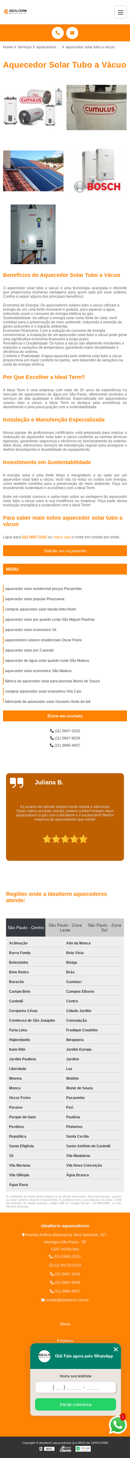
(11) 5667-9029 (67, 738)
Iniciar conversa (75, 1404)
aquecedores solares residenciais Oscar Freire (43, 640)
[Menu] (120, 12)
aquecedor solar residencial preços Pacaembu (43, 589)
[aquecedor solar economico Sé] (33, 234)
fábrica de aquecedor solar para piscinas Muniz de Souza (52, 681)
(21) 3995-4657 (67, 745)
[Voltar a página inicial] (15, 12)
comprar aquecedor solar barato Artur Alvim (40, 609)
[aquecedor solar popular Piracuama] (97, 107)
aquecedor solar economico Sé (31, 630)
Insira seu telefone (76, 1376)
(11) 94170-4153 (67, 1265)
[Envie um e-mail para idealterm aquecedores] (72, 33)
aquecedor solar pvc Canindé (29, 650)
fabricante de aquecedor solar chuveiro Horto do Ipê (48, 702)
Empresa (65, 1340)
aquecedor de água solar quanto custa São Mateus (47, 661)
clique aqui (62, 537)
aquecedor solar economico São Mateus (38, 671)
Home (65, 1324)
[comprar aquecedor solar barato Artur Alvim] (33, 171)
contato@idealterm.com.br (67, 1300)
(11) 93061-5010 (67, 1257)
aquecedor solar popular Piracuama (34, 599)
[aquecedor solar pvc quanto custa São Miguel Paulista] (97, 171)
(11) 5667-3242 (35, 537)
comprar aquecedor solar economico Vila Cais (43, 691)
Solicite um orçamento (65, 550)
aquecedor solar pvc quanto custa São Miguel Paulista (50, 619)
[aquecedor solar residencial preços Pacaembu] (33, 107)
